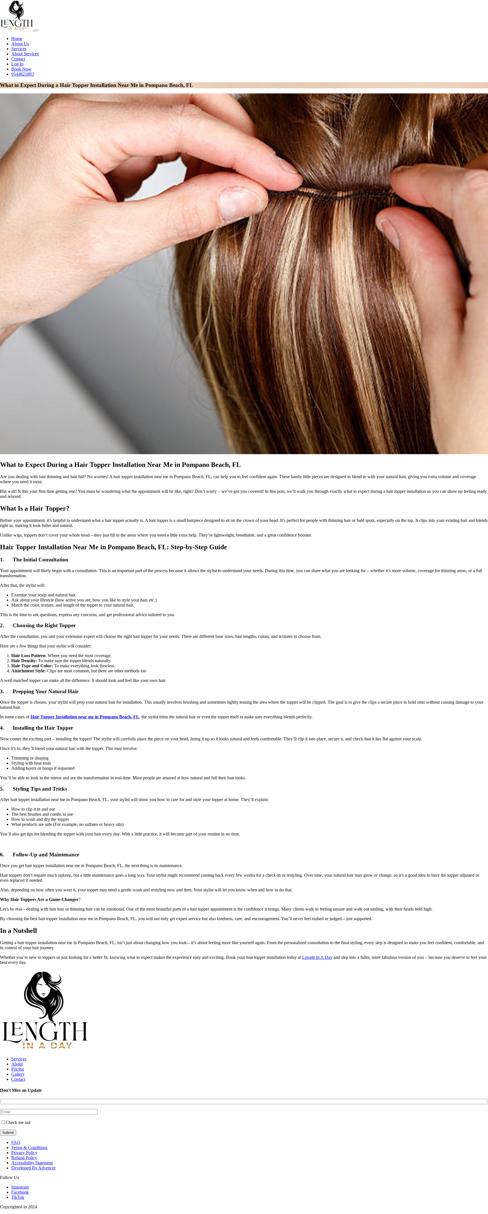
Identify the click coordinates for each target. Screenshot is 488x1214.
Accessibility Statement (32, 1162)
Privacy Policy (24, 1152)
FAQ (15, 1142)
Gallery (18, 1074)
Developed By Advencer (33, 1167)
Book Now (21, 69)
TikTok (17, 1197)
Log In (17, 64)
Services (18, 48)
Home (16, 38)
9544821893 (22, 74)
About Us (20, 43)
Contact (18, 58)
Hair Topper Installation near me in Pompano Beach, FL (84, 716)
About (17, 1064)
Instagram (20, 1187)
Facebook (20, 1192)
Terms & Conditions (29, 1147)
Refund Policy (24, 1157)
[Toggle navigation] (36, 30)
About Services (25, 53)
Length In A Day (317, 957)
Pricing (17, 1069)
